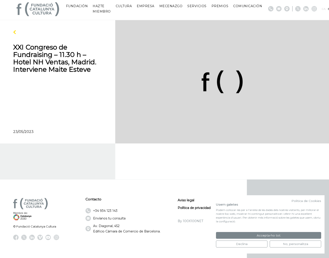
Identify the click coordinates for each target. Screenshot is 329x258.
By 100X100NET (190, 221)
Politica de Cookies (306, 201)
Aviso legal (186, 200)
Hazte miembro (102, 8)
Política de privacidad (194, 208)
